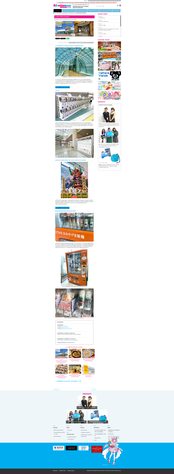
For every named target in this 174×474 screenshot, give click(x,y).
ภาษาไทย (108, 0)
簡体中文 (96, 0)
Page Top (94, 389)
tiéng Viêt (112, 0)
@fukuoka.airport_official (67, 328)
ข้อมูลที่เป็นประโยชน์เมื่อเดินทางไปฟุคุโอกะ (114, 431)
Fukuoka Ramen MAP (71, 437)
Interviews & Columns (105, 10)
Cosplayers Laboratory (85, 432)
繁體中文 (100, 0)
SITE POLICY (55, 470)
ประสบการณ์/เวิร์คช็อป (65, 19)
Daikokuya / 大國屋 (102, 25)
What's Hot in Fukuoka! (69, 10)
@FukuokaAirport (64, 326)
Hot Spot (74, 19)
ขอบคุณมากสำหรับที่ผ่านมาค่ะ (103, 21)
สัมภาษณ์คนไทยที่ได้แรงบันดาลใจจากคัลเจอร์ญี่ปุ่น (100, 431)
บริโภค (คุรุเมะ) (111, 434)
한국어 (93, 0)
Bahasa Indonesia (117, 0)
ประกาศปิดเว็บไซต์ (102, 17)
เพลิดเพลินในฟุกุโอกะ (93, 10)
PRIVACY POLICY (63, 470)
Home (55, 12)
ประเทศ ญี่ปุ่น (56, 19)
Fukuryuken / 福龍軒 (102, 33)
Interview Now (97, 437)
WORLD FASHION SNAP (58, 430)
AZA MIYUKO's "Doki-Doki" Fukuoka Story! (86, 435)
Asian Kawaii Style (57, 436)
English (104, 0)
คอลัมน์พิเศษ (116, 10)
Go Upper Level (56, 389)
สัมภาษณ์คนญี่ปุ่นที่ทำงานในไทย (100, 434)
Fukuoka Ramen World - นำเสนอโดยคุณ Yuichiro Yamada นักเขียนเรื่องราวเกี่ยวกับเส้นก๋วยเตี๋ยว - (109, 29)
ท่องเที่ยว (71, 19)
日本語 (90, 0)
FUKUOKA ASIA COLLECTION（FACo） (59, 433)
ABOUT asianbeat (71, 470)
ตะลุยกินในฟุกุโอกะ (81, 10)
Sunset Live (69, 430)
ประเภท (58, 10)
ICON (95, 440)
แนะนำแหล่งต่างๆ (65, 12)
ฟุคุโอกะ (60, 19)
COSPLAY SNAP (84, 430)
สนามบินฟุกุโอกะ (71, 12)
